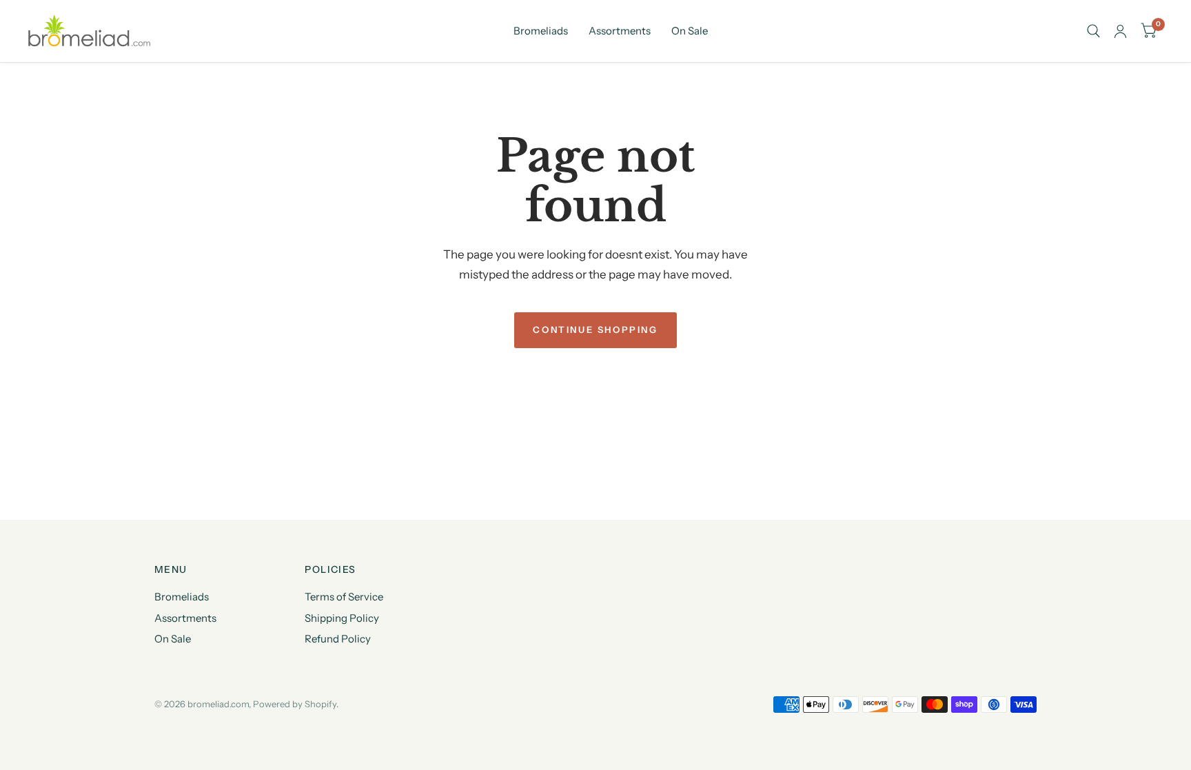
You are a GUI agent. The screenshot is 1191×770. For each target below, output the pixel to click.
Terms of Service (344, 596)
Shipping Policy (342, 618)
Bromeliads (540, 30)
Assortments (620, 30)
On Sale (689, 30)
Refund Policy (338, 638)
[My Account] (1120, 31)
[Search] (1093, 31)
